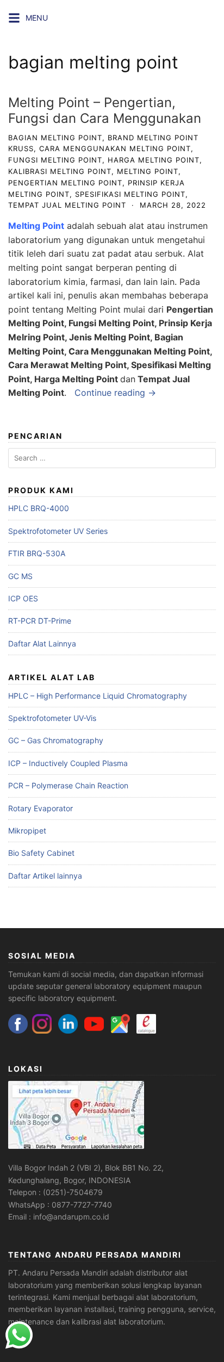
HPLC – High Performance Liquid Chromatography (97, 695)
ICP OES (23, 598)
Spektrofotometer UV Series (58, 531)
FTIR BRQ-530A (36, 553)
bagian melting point (55, 137)
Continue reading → (115, 392)
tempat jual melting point (67, 205)
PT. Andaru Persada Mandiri (58, 1272)
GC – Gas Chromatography (55, 740)
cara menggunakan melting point (115, 148)
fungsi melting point (55, 160)
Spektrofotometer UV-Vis (52, 718)
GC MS (20, 576)
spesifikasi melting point (130, 194)
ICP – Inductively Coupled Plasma (68, 763)
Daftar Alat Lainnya (42, 643)
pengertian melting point (65, 182)
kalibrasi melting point (59, 171)
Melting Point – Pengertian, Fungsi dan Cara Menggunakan (104, 110)
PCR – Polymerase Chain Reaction (68, 785)
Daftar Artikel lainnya (45, 875)
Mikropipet (27, 830)
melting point (147, 171)
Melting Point (36, 225)
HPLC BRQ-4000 (38, 508)
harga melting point (154, 160)
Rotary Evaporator (40, 808)
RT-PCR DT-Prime (39, 620)
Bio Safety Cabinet (41, 852)
